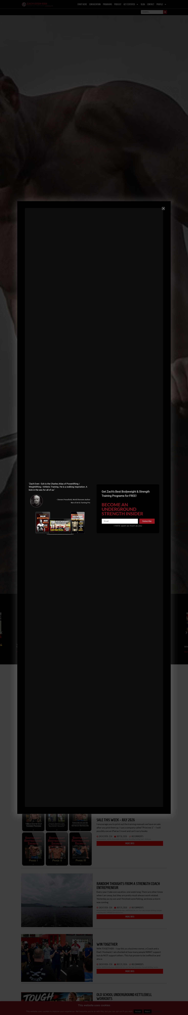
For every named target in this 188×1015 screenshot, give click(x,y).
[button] (163, 208)
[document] (94, 507)
